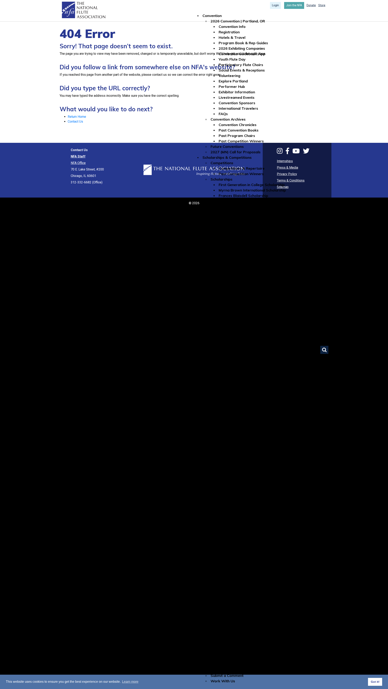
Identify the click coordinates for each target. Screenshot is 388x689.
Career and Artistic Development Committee (257, 452)
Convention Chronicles (237, 124)
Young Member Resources (241, 250)
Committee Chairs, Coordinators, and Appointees (261, 430)
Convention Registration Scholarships (251, 201)
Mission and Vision (234, 577)
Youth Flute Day (232, 59)
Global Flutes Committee (239, 463)
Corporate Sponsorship (231, 539)
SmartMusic (229, 315)
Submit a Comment (227, 675)
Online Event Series (227, 370)
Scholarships (221, 179)
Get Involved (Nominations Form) (239, 659)
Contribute (220, 533)
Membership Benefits (237, 615)
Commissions (222, 386)
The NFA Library (225, 332)
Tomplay (226, 326)
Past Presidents (232, 632)
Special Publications (236, 244)
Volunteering (229, 75)
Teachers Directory (235, 266)
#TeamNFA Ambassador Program (240, 381)
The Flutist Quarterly (236, 223)
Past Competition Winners (241, 141)
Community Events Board (240, 353)
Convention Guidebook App (242, 54)
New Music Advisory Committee (246, 490)
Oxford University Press (239, 304)
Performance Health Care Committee (251, 501)
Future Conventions (227, 146)
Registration (229, 32)
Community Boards (227, 337)
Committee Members (236, 435)
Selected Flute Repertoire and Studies (251, 233)
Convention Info (232, 26)
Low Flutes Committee (238, 484)
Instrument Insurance (237, 283)
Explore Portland (233, 81)
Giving (207, 528)
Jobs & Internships (234, 343)
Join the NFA (294, 5)
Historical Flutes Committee (242, 468)
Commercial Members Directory (246, 261)
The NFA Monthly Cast (238, 228)
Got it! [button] (375, 681)
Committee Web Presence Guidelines (242, 523)
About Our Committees (230, 419)
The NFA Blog (230, 239)
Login (275, 5)
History (225, 583)
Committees (212, 413)
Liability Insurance (234, 288)
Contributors (221, 550)
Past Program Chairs (237, 135)
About (207, 566)
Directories (220, 255)
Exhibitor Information (237, 92)
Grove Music (229, 277)
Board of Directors (235, 626)
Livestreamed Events (236, 97)
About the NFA (223, 572)
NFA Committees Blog (229, 517)
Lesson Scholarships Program (236, 397)
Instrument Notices (235, 348)
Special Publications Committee (245, 512)
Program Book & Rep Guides (243, 43)
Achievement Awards (237, 588)
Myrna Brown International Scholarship (252, 190)
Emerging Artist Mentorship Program (242, 403)
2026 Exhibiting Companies (242, 48)
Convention (212, 15)
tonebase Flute (231, 321)
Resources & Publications (224, 212)
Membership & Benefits (230, 604)
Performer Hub (232, 86)
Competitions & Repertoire (242, 168)
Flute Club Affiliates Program (235, 392)
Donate (311, 5)
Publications (221, 217)
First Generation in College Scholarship (252, 184)
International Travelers (238, 108)
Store (321, 5)
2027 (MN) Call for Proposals (235, 152)
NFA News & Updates (237, 593)
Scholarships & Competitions (227, 157)
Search (324, 350)
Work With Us (223, 681)
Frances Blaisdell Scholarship (243, 195)
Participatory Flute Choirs (241, 64)
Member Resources (227, 272)
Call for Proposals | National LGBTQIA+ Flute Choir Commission (265, 408)
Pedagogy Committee (237, 495)
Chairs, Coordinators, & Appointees (249, 643)
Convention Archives (228, 119)
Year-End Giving (224, 555)
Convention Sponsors (237, 103)
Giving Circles (222, 561)
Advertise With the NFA (231, 664)
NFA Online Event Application (243, 375)
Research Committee (236, 506)
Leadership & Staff (227, 621)
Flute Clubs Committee (238, 457)
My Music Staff (231, 293)
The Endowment (225, 544)
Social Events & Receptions (242, 70)
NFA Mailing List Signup (230, 670)
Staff (223, 637)
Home (83, 10)
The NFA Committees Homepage (247, 424)
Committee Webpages (230, 359)
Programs (211, 364)
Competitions (222, 163)
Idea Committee (232, 473)
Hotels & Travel (232, 37)
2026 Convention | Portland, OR (238, 21)
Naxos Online (230, 299)
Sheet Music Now (233, 310)
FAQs (223, 114)
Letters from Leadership (239, 648)
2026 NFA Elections (227, 653)
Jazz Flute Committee (237, 479)
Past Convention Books (238, 130)
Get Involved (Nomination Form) (246, 441)
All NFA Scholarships (236, 206)
